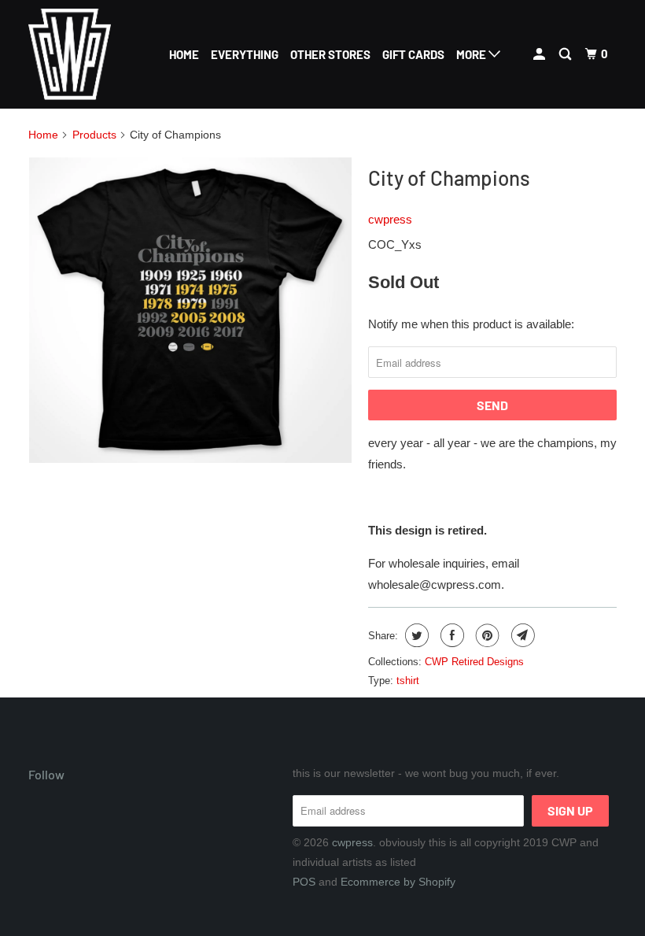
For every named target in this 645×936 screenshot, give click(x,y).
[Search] (566, 54)
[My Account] (540, 54)
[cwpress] (77, 54)
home (184, 54)
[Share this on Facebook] (450, 635)
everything (244, 54)
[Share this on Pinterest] (485, 635)
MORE (472, 54)
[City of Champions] (190, 310)
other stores (330, 54)
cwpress (390, 219)
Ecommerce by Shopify (398, 881)
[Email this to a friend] (521, 635)
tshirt (407, 680)
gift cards (413, 54)
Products (94, 134)
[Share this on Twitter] (415, 635)
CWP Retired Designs (474, 662)
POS (304, 881)
